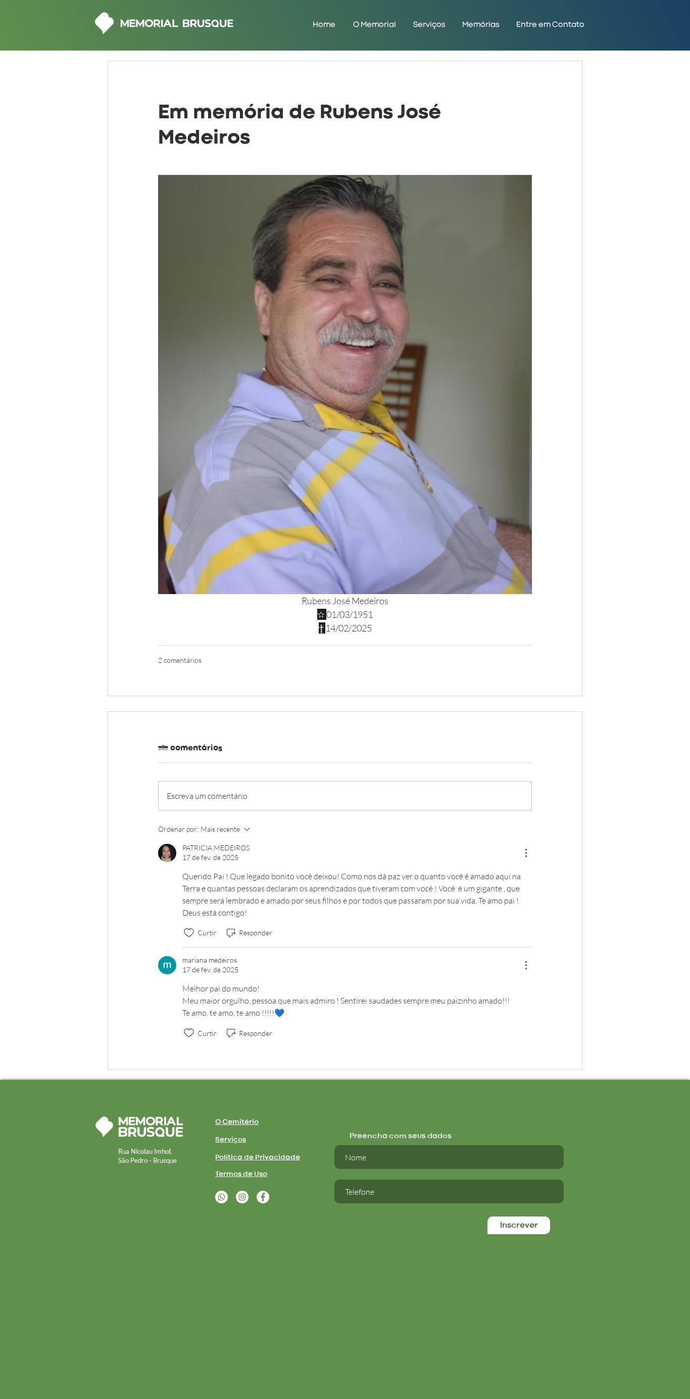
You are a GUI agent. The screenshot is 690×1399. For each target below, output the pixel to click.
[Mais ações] (526, 853)
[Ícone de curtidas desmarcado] (188, 933)
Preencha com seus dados (401, 1136)
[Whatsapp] (221, 1197)
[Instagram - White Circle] (242, 1197)
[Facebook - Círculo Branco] (263, 1197)
